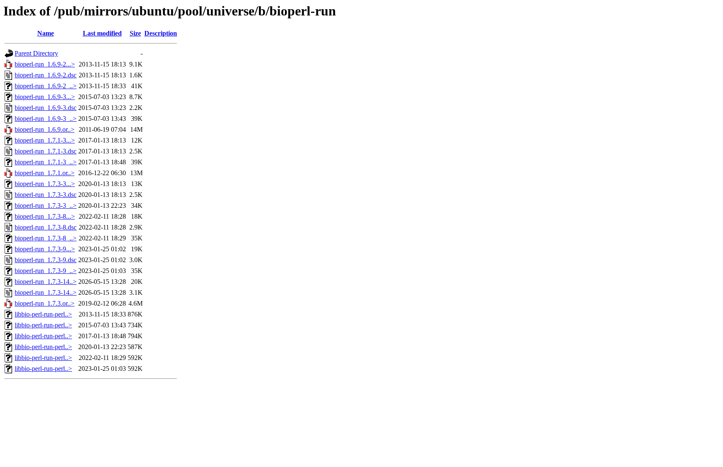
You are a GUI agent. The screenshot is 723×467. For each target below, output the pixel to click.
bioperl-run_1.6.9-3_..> (46, 118)
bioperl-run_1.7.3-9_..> (46, 270)
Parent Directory (36, 53)
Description (160, 33)
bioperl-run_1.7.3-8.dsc (46, 227)
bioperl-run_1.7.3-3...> (45, 183)
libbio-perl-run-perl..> (43, 314)
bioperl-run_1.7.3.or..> (44, 303)
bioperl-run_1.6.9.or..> (44, 129)
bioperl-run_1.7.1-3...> (45, 140)
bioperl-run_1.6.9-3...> (45, 96)
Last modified (102, 33)
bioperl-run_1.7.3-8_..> (46, 238)
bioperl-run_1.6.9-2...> (45, 64)
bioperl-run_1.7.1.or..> (44, 172)
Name (45, 33)
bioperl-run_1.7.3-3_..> (46, 205)
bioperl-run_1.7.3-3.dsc (46, 194)
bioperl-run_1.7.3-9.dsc (46, 259)
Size (135, 33)
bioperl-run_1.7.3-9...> (45, 249)
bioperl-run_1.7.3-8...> (45, 216)
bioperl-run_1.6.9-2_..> (46, 85)
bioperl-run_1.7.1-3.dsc (46, 151)
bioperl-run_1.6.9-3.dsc (46, 107)
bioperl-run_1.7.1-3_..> (46, 162)
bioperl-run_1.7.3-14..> (46, 281)
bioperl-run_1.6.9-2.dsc (46, 75)
